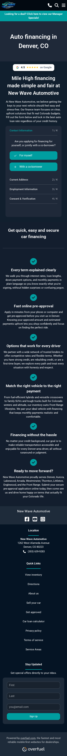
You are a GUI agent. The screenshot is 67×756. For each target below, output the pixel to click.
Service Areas (33, 649)
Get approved (33, 612)
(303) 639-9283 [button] (36, 551)
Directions (34, 584)
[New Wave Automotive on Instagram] (41, 519)
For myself (25, 155)
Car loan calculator (33, 621)
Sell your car (33, 602)
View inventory (33, 574)
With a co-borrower (30, 166)
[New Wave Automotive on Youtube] (33, 519)
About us (33, 593)
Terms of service (33, 640)
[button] (49, 5)
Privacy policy (33, 630)
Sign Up (34, 716)
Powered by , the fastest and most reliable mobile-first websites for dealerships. (34, 740)
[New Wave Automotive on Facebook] (26, 519)
